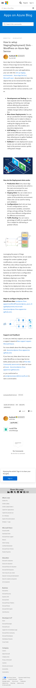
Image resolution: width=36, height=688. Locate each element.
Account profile (5, 530)
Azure (3, 620)
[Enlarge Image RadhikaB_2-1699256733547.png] (18, 239)
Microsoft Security (6, 593)
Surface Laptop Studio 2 (7, 506)
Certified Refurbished (7, 546)
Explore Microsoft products (8, 519)
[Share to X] (15, 492)
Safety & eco (5, 683)
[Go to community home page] (6, 2)
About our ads (20, 683)
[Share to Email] (27, 492)
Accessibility (5, 669)
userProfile (13, 423)
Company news (5, 656)
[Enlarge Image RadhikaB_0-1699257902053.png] (18, 323)
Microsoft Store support (7, 536)
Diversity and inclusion (7, 666)
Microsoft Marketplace (7, 636)
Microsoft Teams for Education (9, 566)
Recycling (13, 683)
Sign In (32, 3)
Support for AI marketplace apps (9, 630)
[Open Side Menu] (2, 2)
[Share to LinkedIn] (8, 492)
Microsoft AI (5, 590)
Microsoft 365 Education (8, 569)
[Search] (20, 3)
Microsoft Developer (7, 623)
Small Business (5, 612)
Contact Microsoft (12, 679)
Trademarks (23, 681)
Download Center (6, 533)
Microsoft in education (7, 560)
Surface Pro (5, 500)
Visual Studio (5, 642)
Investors (4, 663)
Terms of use (15, 681)
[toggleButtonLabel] (33, 8)
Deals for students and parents (9, 579)
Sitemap (4, 679)
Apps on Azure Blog (8, 8)
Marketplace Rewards (7, 639)
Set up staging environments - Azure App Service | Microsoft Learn (15, 75)
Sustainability (5, 672)
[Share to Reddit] (18, 492)
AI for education (6, 582)
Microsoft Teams (6, 606)
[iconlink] (5, 429)
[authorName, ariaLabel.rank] (5, 57)
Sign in (10, 478)
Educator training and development (10, 576)
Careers (4, 650)
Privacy (20, 679)
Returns (4, 539)
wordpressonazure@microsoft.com (16, 376)
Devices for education (7, 563)
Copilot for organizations (8, 509)
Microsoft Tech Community (8, 633)
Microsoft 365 (5, 599)
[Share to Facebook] (12, 492)
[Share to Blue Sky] (21, 492)
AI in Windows (5, 515)
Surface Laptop (5, 503)
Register (25, 3)
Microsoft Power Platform (8, 603)
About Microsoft (6, 653)
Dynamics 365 (5, 596)
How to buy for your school (8, 572)
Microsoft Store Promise (8, 549)
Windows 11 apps (6, 522)
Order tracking (5, 542)
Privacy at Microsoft (7, 660)
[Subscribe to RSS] (24, 492)
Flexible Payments (6, 552)
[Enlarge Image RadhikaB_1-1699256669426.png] (18, 165)
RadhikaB (12, 56)
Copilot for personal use (7, 512)
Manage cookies (6, 681)
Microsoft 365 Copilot (7, 609)
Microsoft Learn (6, 626)
